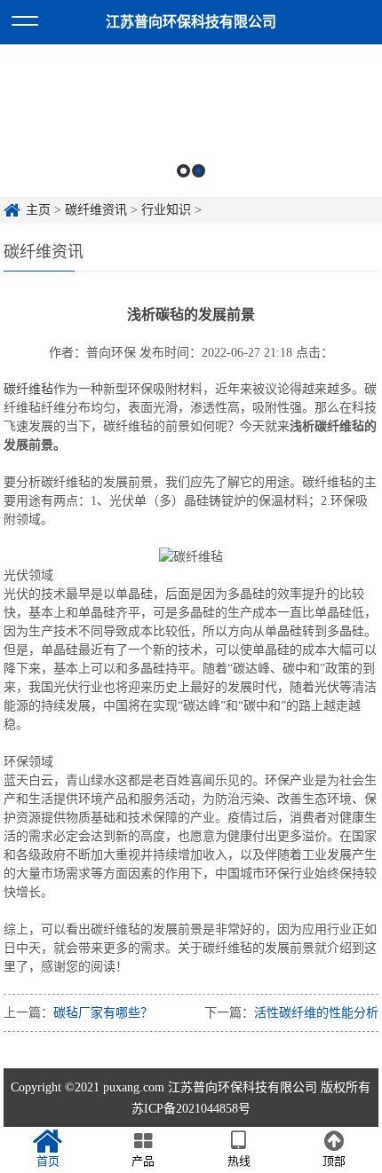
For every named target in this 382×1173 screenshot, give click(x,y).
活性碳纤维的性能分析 (316, 1012)
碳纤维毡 (28, 389)
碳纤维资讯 (96, 209)
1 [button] (183, 171)
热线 (239, 1161)
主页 (38, 209)
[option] (191, 120)
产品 (143, 1161)
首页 (48, 1161)
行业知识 (166, 209)
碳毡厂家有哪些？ (103, 1012)
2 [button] (198, 171)
